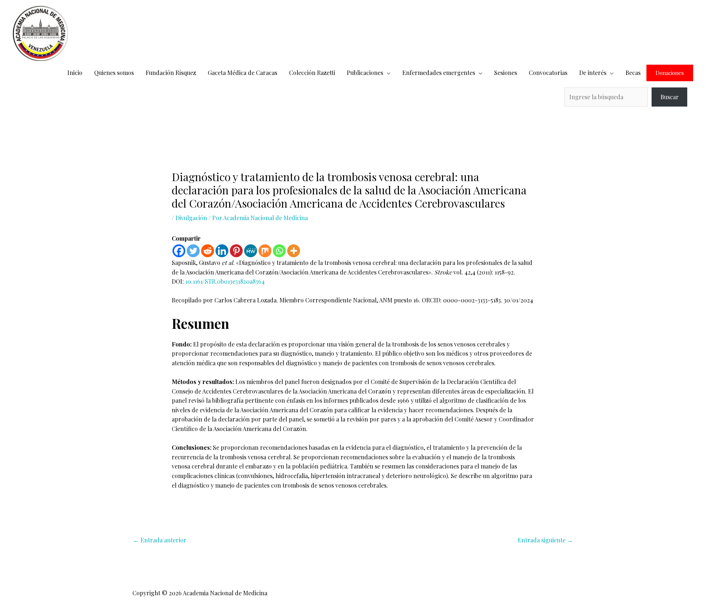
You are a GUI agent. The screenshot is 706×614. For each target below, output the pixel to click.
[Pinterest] (236, 250)
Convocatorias (548, 72)
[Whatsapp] (279, 250)
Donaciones (670, 73)
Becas (633, 72)
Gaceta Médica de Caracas (242, 72)
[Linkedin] (221, 250)
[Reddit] (207, 250)
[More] (293, 250)
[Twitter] (193, 250)
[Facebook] (178, 250)
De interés (592, 72)
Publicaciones (365, 72)
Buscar (669, 97)
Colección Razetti (312, 72)
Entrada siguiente (545, 540)
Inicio (74, 72)
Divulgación (191, 218)
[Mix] (264, 250)
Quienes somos (114, 72)
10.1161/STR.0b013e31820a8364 (225, 281)
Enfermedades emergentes (438, 72)
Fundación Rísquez (171, 72)
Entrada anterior (159, 540)
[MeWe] (250, 250)
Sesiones (505, 72)
